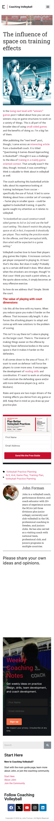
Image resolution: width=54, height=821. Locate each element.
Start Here (9, 776)
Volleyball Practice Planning (21, 471)
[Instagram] (35, 807)
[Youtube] (27, 807)
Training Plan (36, 475)
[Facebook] (11, 807)
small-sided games (36, 126)
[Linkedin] (43, 807)
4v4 (13, 475)
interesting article (40, 144)
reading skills (32, 371)
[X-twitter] (19, 807)
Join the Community (14, 783)
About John (10, 779)
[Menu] (47, 7)
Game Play (22, 475)
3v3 (8, 475)
